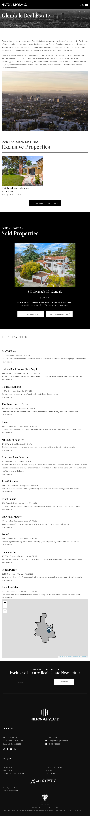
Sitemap (50, 810)
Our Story (8, 767)
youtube (11, 749)
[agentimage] (45, 782)
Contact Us (51, 774)
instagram (4, 749)
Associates (8, 770)
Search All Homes (55, 767)
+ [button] (5, 602)
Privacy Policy (58, 810)
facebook (7, 749)
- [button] (5, 606)
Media (49, 770)
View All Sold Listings (58, 314)
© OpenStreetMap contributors (79, 657)
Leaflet (61, 657)
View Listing (30, 314)
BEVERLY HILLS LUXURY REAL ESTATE (45, 807)
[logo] (45, 715)
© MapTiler (67, 657)
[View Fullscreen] (5, 611)
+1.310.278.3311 (55, 737)
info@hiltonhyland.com (58, 741)
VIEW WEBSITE (7, 362)
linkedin (15, 749)
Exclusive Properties (13, 774)
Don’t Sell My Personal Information (75, 810)
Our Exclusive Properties (44, 203)
